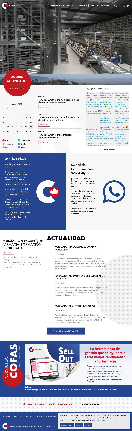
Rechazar (79, 425)
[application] (66, 37)
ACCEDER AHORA (91, 404)
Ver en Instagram (107, 149)
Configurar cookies (66, 425)
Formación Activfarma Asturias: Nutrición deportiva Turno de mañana (59, 101)
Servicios (83, 5)
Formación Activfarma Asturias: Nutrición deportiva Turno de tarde (59, 119)
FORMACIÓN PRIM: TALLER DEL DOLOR (75, 306)
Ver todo (14, 89)
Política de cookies (98, 420)
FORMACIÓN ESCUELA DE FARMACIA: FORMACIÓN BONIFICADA (23, 244)
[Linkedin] (128, 5)
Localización (38, 416)
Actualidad (71, 5)
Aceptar (87, 425)
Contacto (94, 5)
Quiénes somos (57, 5)
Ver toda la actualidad (66, 331)
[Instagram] (124, 5)
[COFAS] (9, 6)
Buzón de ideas (51, 416)
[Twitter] (120, 5)
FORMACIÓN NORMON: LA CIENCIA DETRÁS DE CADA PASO (80, 277)
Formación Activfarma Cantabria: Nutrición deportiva (55, 136)
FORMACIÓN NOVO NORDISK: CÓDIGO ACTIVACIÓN (75, 248)
